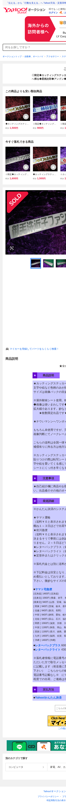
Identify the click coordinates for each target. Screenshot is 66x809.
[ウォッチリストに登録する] (26, 116)
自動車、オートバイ (33, 56)
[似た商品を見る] (11, 248)
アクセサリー (52, 56)
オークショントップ (12, 56)
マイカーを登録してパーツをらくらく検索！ (34, 348)
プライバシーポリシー (48, 796)
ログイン (53, 12)
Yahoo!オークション (54, 791)
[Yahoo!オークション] (25, 9)
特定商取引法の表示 (56, 800)
